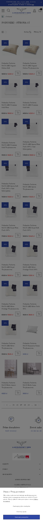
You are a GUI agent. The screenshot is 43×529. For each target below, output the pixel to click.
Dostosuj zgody (21, 511)
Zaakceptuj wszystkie (21, 517)
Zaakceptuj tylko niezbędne (21, 506)
